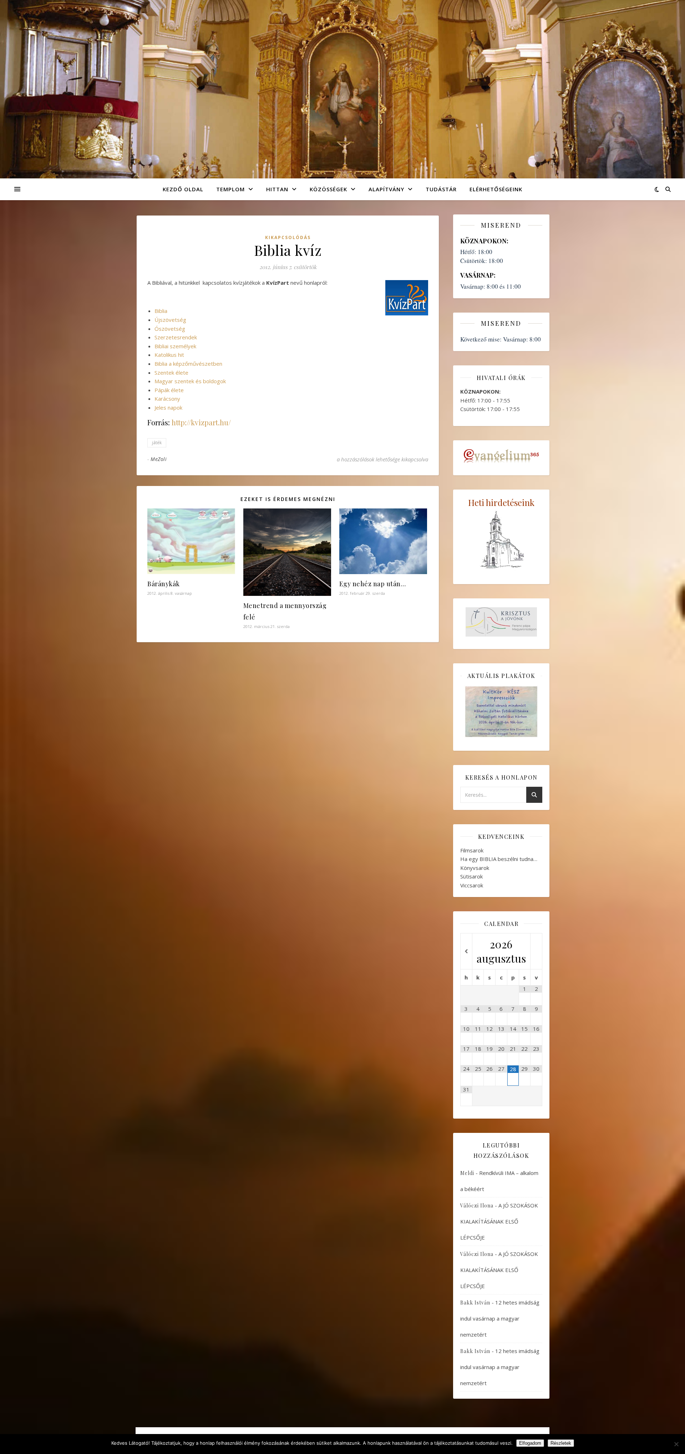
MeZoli (159, 459)
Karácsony (167, 398)
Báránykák (163, 583)
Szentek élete (171, 372)
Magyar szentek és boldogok (190, 381)
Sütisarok (471, 876)
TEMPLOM (230, 189)
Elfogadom (530, 1443)
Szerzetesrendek (175, 337)
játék (157, 443)
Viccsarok (471, 885)
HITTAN (277, 189)
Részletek (560, 1443)
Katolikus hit (169, 354)
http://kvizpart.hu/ (201, 422)
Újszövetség (170, 319)
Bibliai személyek (175, 346)
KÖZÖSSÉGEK (328, 189)
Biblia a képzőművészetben (188, 363)
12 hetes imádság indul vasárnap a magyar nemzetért (499, 1318)
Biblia (160, 310)
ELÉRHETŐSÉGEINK (496, 189)
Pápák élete (169, 390)
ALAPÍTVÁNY (386, 189)
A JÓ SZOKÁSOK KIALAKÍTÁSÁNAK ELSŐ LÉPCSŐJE (499, 1221)
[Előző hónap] (466, 951)
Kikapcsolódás (288, 237)
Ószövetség (169, 328)
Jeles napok (168, 407)
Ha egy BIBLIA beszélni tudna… (498, 858)
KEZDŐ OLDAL (183, 189)
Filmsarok (471, 850)
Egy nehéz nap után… (372, 583)
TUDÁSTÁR (441, 189)
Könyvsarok (474, 867)
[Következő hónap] (536, 951)
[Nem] (676, 1444)
